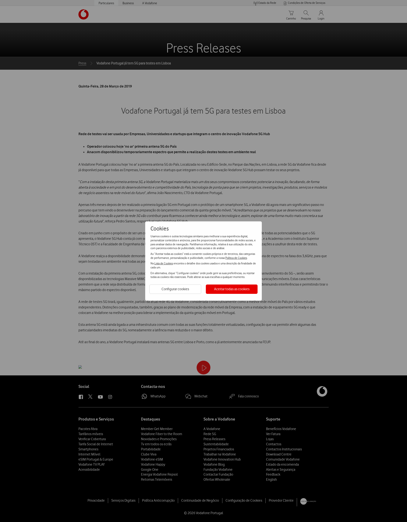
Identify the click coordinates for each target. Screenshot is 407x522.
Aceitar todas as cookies (231, 289)
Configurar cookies (175, 289)
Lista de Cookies (163, 263)
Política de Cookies (236, 258)
